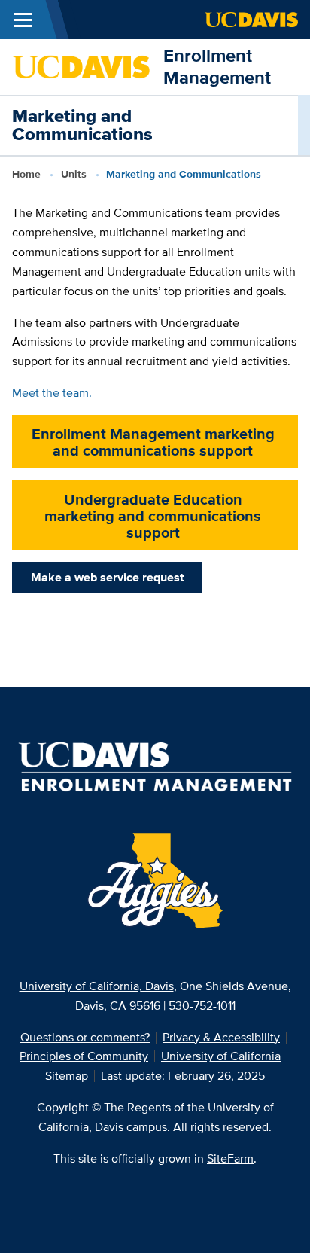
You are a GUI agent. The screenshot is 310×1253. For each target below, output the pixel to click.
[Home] (81, 66)
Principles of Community (84, 1056)
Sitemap (66, 1075)
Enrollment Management (217, 66)
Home (26, 173)
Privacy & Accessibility (221, 1037)
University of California (221, 1056)
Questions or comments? (85, 1037)
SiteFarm (230, 1158)
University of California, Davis (97, 986)
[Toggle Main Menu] (22, 19)
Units (74, 173)
